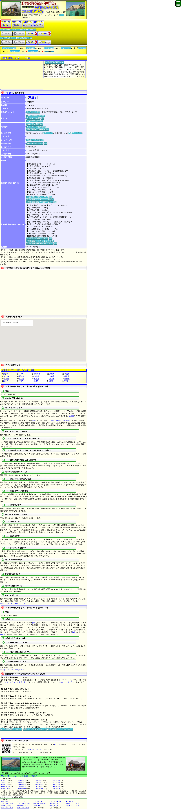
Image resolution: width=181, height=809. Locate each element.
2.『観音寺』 (30, 42)
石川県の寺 (56, 786)
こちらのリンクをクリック (15, 682)
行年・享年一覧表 (7, 808)
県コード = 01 (48, 133)
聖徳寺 (66, 374)
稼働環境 (25, 776)
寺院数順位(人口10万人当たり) (38, 199)
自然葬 (71, 416)
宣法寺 (6, 376)
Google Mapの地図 (34, 116)
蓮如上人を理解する (40, 803)
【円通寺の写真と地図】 (54, 62)
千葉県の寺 (39, 784)
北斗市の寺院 (33, 51)
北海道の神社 (49, 48)
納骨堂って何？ (55, 803)
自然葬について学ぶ (72, 805)
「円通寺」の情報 (33, 140)
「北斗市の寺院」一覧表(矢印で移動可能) (16, 38)
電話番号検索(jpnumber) (36, 129)
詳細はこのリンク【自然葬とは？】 (13, 670)
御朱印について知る (72, 803)
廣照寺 (35, 381)
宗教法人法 (37, 805)
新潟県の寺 (22, 786)
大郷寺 (51, 376)
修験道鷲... (37, 374)
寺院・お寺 (21, 801)
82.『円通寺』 (43, 34)
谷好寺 (66, 376)
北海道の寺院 (15, 51)
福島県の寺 (22, 782)
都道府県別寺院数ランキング (37, 197)
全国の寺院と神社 (9, 48)
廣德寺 (51, 381)
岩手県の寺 (22, 780)
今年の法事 (4, 801)
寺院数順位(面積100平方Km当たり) (40, 202)
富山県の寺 (39, 786)
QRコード (57, 744)
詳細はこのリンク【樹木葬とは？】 (13, 603)
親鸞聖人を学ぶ (22, 805)
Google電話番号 (33, 124)
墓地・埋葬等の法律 (23, 803)
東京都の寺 (56, 784)
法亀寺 (36, 379)
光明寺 (20, 381)
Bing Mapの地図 (33, 121)
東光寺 (6, 379)
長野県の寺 (39, 788)
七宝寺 (20, 374)
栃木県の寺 (56, 782)
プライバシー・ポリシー (10, 776)
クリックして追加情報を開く (13, 797)
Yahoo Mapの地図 (33, 118)
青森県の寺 (4, 780)
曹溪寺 (36, 376)
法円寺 (21, 379)
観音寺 (5, 381)
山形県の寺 (4, 782)
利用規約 (33, 776)
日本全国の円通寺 (33, 112)
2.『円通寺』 (30, 34)
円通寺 (10, 93)
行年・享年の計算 (23, 808)
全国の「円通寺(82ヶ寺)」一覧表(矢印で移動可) (18, 29)
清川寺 (51, 374)
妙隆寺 (51, 379)
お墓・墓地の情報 (7, 803)
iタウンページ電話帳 (34, 127)
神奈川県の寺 (5, 786)
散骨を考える (54, 805)
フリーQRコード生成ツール (34, 749)
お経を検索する (38, 801)
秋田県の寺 (56, 780)
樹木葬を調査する (7, 805)
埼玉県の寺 (22, 784)
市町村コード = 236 (75, 133)
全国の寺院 (82, 48)
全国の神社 (30, 48)
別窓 (43, 116)
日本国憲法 (69, 801)
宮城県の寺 (39, 780)
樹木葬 (2, 634)
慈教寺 (5, 374)
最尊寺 (66, 381)
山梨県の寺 (22, 788)
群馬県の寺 (4, 784)
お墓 (33, 623)
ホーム (61, 15)
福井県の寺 (4, 788)
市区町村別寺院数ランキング (37, 238)
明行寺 (66, 379)
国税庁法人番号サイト (35, 143)
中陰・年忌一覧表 (55, 801)
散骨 (33, 420)
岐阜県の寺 (56, 788)
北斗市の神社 (66, 48)
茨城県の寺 (39, 782)
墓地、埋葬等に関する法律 (60, 420)
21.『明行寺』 (43, 42)
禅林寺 (21, 376)
